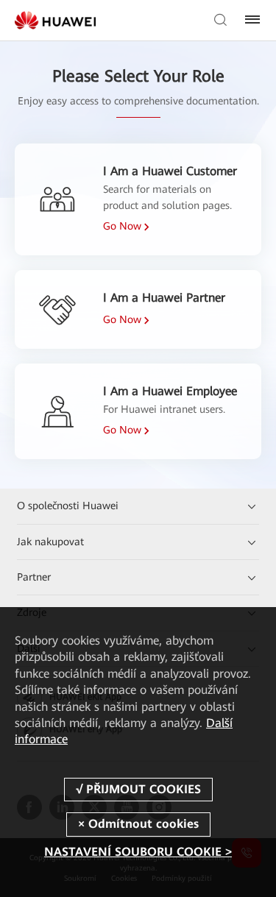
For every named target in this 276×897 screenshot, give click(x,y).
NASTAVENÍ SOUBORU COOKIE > (138, 852)
